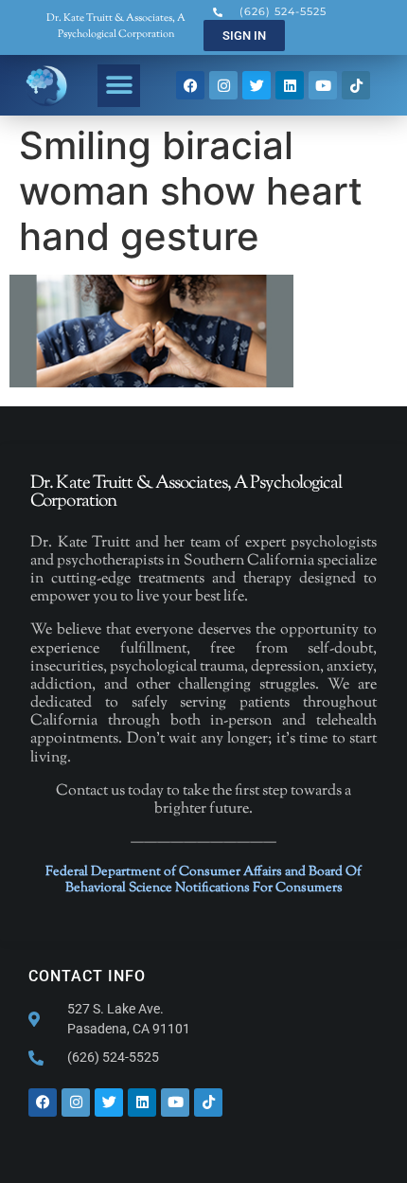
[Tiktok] (356, 85)
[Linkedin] (289, 85)
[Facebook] (190, 85)
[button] (118, 85)
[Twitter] (256, 85)
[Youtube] (323, 85)
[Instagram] (223, 85)
